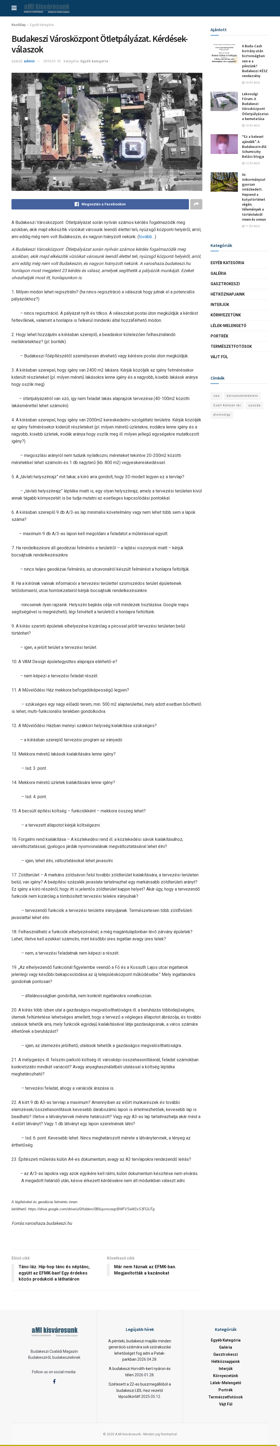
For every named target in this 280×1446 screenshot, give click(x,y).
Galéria (218, 273)
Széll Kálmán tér (227, 405)
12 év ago (252, 163)
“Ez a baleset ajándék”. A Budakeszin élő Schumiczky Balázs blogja (254, 146)
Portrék (219, 336)
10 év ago (252, 82)
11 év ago (252, 226)
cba (216, 396)
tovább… (147, 236)
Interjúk (220, 304)
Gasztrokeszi (225, 284)
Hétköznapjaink (228, 294)
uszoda (254, 405)
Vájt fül (219, 357)
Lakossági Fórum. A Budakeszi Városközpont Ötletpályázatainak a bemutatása (258, 106)
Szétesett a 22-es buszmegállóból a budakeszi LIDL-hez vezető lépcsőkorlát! (140, 1390)
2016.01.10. (52, 61)
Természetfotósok (231, 346)
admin (29, 61)
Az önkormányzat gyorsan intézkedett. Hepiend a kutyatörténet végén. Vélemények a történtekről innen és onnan (254, 197)
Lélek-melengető (228, 325)
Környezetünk (226, 315)
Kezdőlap (18, 25)
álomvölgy (222, 414)
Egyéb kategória (42, 25)
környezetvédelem (242, 396)
